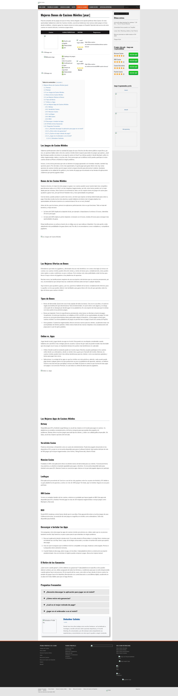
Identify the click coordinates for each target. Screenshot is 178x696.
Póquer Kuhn (117, 39)
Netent (126, 90)
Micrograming (126, 129)
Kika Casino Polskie (121, 649)
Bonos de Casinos (44, 657)
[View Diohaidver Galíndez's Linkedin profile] (60, 626)
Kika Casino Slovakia (121, 648)
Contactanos (68, 658)
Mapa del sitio (68, 653)
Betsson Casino (118, 53)
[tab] (75, 592)
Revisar (80, 49)
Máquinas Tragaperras (71, 651)
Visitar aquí (133, 55)
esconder (59, 82)
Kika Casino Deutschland (122, 651)
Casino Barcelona (119, 65)
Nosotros (67, 656)
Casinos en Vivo (69, 648)
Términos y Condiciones (71, 654)
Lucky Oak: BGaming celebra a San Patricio (126, 31)
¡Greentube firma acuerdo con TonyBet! (124, 27)
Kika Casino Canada (121, 653)
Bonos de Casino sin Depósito (47, 659)
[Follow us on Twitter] (108, 692)
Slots (41, 655)
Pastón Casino (118, 72)
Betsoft (126, 109)
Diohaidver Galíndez (71, 619)
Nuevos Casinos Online (46, 653)
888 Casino (117, 59)
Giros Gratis (43, 650)
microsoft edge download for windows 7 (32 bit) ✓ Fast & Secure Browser (125, 23)
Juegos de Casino (44, 648)
